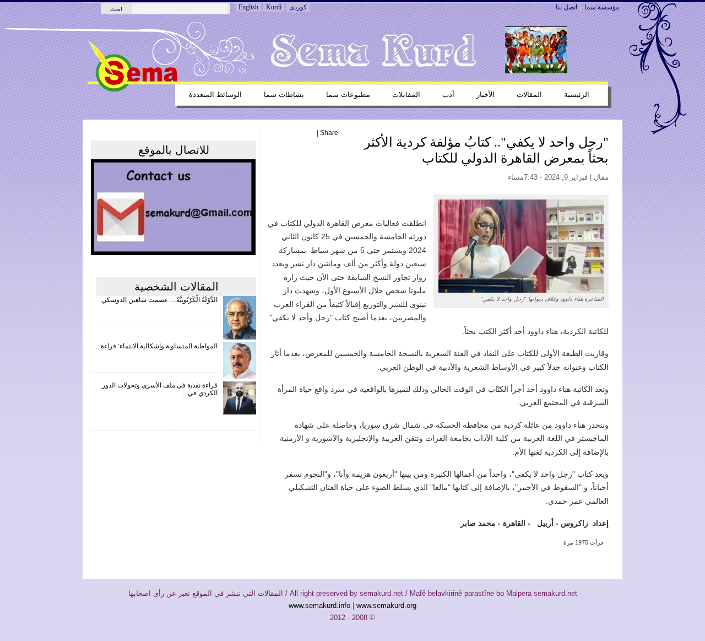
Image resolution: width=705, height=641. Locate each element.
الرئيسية (576, 94)
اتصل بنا (566, 7)
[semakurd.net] (132, 89)
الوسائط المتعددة (215, 94)
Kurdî (273, 7)
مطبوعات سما (348, 94)
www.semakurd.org (386, 605)
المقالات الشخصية (176, 287)
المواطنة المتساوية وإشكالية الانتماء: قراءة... (157, 346)
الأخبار (485, 94)
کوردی (298, 7)
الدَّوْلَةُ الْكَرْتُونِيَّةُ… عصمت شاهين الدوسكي (159, 300)
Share (329, 133)
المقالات (529, 94)
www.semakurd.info (319, 605)
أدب (448, 94)
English (248, 7)
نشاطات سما (284, 94)
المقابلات (406, 94)
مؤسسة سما (601, 7)
